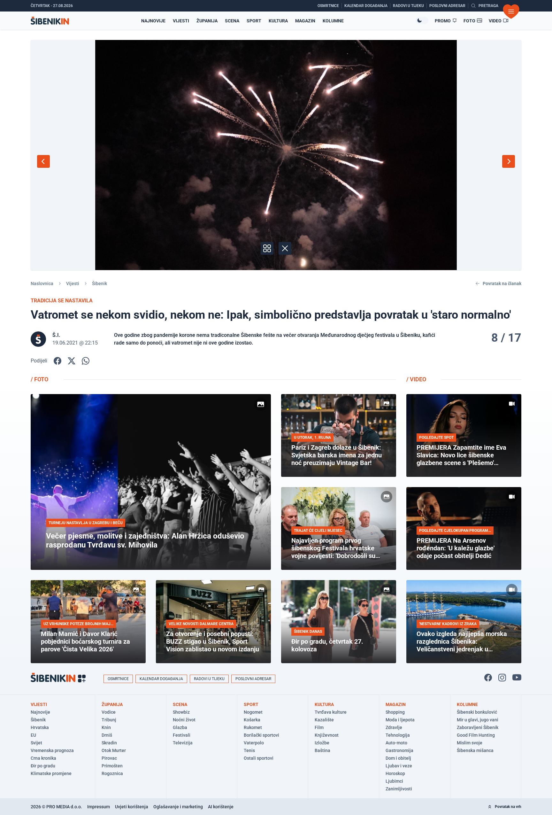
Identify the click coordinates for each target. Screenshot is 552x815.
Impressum (98, 806)
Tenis (249, 750)
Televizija (183, 742)
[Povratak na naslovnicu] (50, 21)
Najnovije (153, 20)
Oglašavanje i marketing (178, 806)
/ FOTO (39, 379)
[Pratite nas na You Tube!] (516, 677)
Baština (322, 750)
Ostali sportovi (258, 758)
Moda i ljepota (400, 719)
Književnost (327, 735)
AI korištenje (221, 806)
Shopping (395, 712)
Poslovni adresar (253, 679)
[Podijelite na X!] (71, 361)
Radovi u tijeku (209, 679)
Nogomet (253, 712)
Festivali (181, 735)
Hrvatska (40, 727)
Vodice (109, 712)
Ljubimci (394, 781)
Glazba (180, 727)
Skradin (109, 742)
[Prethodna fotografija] (43, 161)
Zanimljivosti (399, 788)
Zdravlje (394, 727)
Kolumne (333, 20)
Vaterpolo (254, 742)
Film (319, 727)
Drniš (107, 735)
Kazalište (324, 719)
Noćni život (184, 719)
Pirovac (109, 758)
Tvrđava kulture (331, 712)
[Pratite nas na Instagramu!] (502, 677)
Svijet (36, 742)
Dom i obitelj (398, 758)
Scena (232, 20)
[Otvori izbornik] (511, 11)
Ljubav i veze (399, 765)
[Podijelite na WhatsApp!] (85, 361)
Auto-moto (396, 742)
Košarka (252, 719)
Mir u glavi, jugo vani (477, 719)
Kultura (278, 20)
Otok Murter (114, 750)
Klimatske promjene (51, 773)
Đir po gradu (43, 765)
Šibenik (99, 283)
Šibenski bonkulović (477, 712)
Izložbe (322, 742)
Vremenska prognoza (52, 750)
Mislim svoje (469, 742)
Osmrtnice (118, 679)
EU (33, 735)
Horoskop (395, 773)
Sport (254, 20)
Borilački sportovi (261, 735)
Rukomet (253, 727)
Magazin (305, 20)
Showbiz (181, 712)
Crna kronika (43, 758)
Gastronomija (399, 750)
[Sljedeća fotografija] (508, 161)
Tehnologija (398, 735)
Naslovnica (42, 283)
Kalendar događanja (161, 679)
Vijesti (181, 20)
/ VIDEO (416, 379)
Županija (207, 20)
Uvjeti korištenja (131, 806)
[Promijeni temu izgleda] (422, 20)
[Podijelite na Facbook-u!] (57, 361)
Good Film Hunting (476, 735)
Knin (106, 727)
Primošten (112, 765)
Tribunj (109, 719)
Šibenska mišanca (475, 750)
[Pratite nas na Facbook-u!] (488, 677)
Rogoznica (112, 773)
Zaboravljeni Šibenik (477, 727)
